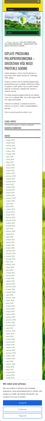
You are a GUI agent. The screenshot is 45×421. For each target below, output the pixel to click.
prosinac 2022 (11, 220)
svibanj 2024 (10, 187)
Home (9, 42)
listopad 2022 (10, 226)
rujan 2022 (9, 228)
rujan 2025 (9, 157)
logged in (17, 125)
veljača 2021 (10, 281)
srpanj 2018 (10, 367)
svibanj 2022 (10, 240)
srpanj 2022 (10, 234)
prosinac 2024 (11, 176)
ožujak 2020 (10, 311)
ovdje (30, 112)
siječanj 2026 (10, 146)
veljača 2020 (10, 314)
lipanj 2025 (9, 162)
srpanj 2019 (10, 334)
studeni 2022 (10, 223)
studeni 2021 (10, 256)
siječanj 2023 (10, 217)
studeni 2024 (10, 179)
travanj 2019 (10, 342)
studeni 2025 (10, 151)
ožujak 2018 (10, 378)
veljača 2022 (10, 248)
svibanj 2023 (10, 209)
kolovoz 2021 (10, 264)
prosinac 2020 (11, 287)
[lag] (22, 22)
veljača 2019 (10, 347)
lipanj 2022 (9, 237)
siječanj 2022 (10, 251)
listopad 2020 (10, 292)
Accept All (22, 403)
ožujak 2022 (10, 245)
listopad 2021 (10, 259)
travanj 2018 (10, 375)
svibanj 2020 (10, 306)
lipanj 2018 (9, 370)
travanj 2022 (10, 242)
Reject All (22, 416)
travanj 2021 (10, 275)
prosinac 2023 (11, 198)
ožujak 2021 (10, 278)
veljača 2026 (10, 143)
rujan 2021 (9, 262)
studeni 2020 (10, 289)
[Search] (39, 2)
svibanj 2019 (10, 339)
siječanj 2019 (10, 350)
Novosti (15, 42)
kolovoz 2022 (10, 231)
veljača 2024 (10, 195)
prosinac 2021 (11, 253)
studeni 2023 (10, 201)
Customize (22, 409)
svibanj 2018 (10, 372)
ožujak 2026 (10, 140)
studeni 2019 (10, 323)
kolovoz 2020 (10, 298)
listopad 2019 (10, 325)
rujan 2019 (9, 328)
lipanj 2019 (9, 336)
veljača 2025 (10, 173)
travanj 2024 (10, 190)
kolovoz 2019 (10, 331)
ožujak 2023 (10, 215)
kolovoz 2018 (10, 364)
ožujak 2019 (10, 345)
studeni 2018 (10, 356)
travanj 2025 (10, 168)
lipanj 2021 (9, 270)
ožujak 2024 (10, 193)
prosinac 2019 (11, 320)
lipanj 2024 (9, 184)
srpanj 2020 (10, 300)
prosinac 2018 (11, 353)
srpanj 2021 (10, 267)
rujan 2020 (9, 295)
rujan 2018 (9, 361)
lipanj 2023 (9, 206)
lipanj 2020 (9, 303)
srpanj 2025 (10, 159)
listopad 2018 (10, 358)
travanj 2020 (10, 309)
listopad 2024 (10, 181)
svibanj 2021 (10, 273)
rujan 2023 (9, 204)
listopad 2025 (10, 154)
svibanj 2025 (10, 165)
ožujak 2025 (10, 170)
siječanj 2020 (10, 317)
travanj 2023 (10, 212)
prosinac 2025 (11, 148)
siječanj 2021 (10, 284)
